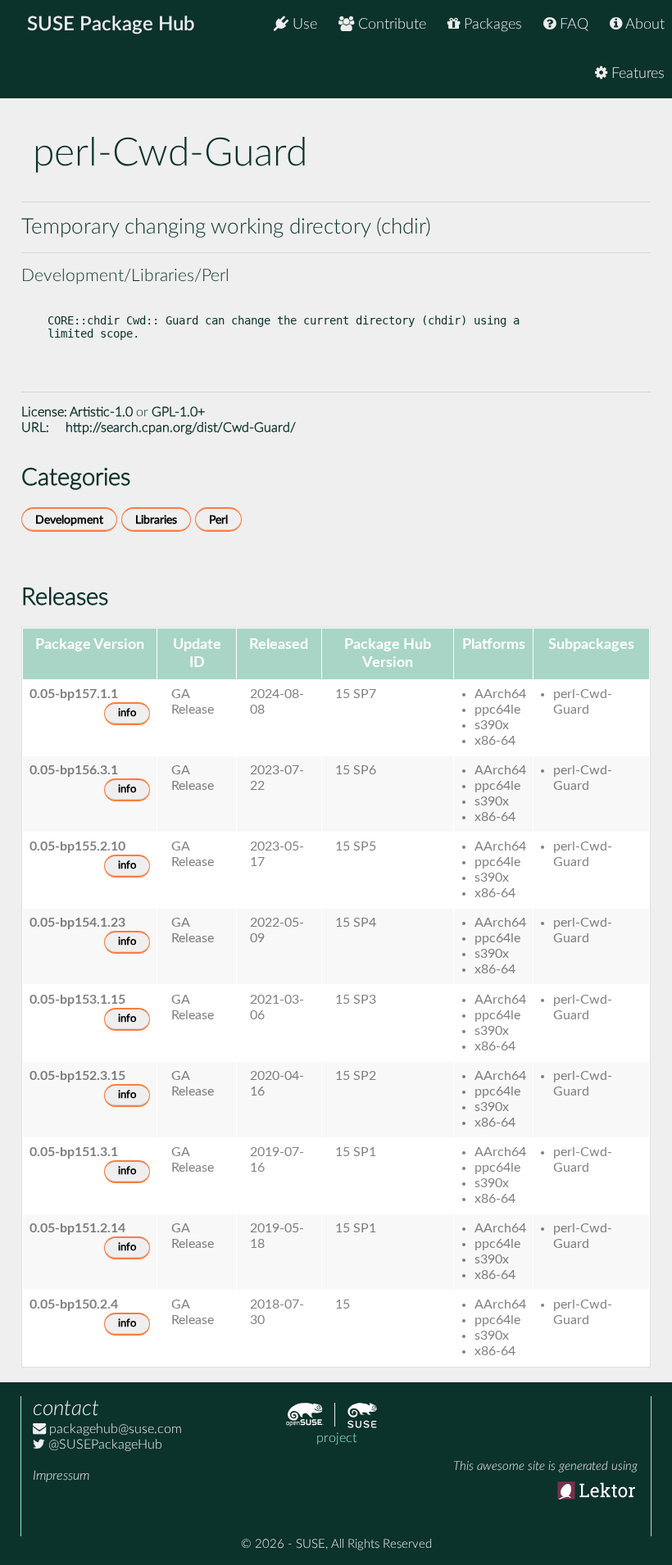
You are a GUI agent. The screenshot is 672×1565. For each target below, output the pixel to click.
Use (302, 24)
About (643, 24)
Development (69, 520)
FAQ (572, 24)
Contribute (390, 24)
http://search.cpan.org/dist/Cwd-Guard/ (181, 427)
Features (636, 73)
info (127, 713)
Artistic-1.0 (101, 412)
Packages (491, 24)
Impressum (61, 1475)
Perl (218, 520)
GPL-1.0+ (178, 412)
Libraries (156, 520)
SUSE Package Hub (111, 24)
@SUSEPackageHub (103, 1444)
